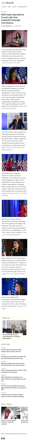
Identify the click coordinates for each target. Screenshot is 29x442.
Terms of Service (22, 433)
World (9, 6)
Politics (14, 6)
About (3, 433)
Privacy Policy (8, 433)
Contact (15, 433)
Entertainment (22, 6)
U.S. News (3, 6)
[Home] (7, 3)
